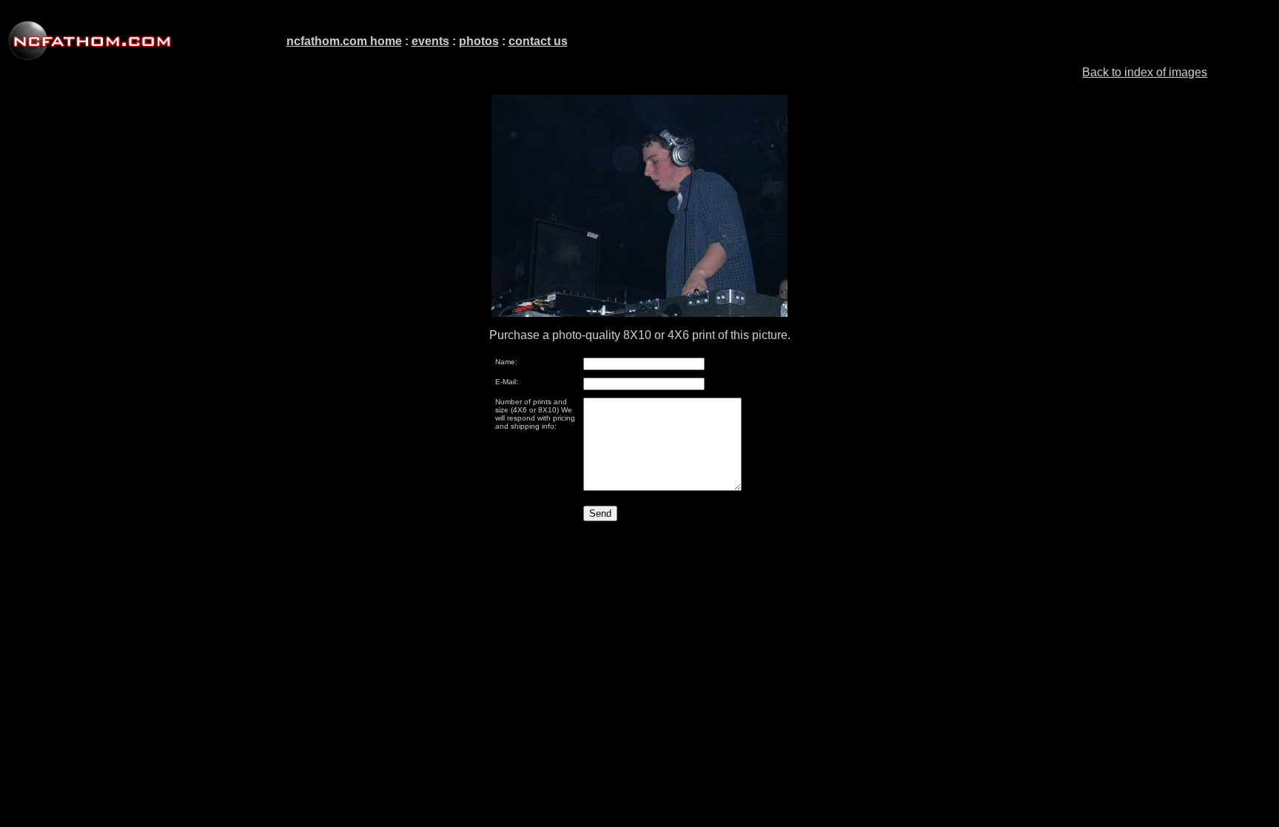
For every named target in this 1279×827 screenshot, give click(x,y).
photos (479, 41)
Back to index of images (1144, 72)
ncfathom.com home (344, 41)
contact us (538, 41)
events (430, 41)
